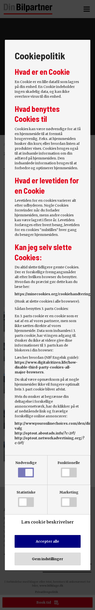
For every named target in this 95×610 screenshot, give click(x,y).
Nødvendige (26, 463)
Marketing (68, 492)
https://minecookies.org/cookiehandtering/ (53, 294)
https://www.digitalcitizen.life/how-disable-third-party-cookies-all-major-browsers (46, 367)
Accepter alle (47, 541)
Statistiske (26, 492)
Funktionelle (68, 463)
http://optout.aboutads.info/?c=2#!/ (45, 433)
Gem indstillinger (47, 559)
